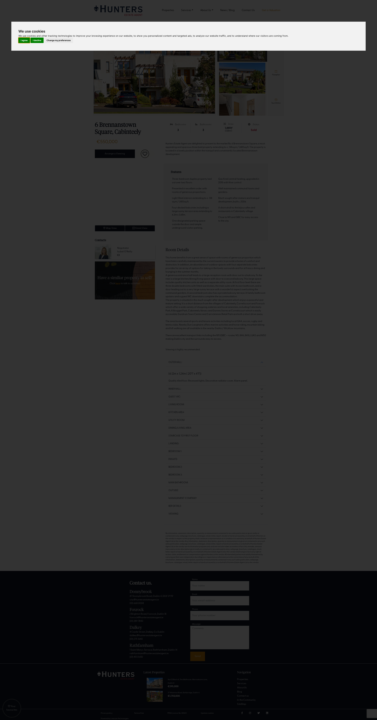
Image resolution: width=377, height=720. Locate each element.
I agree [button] (24, 40)
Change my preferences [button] (59, 40)
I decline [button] (37, 40)
